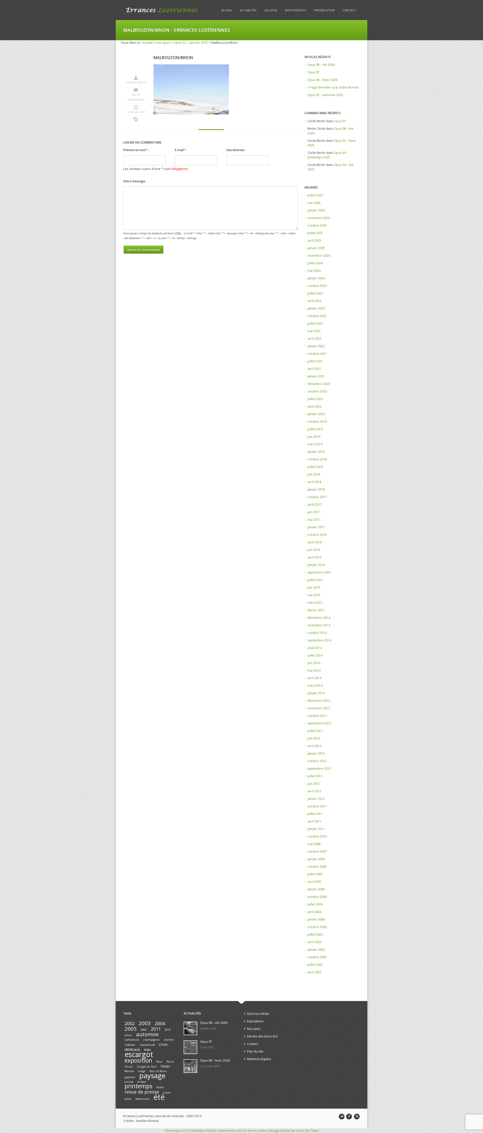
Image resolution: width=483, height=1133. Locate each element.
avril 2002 (314, 972)
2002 (130, 1023)
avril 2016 (314, 557)
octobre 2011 (317, 806)
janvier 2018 (316, 489)
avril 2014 (314, 678)
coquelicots (147, 1045)
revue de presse (142, 1092)
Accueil (226, 10)
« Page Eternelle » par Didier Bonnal (332, 87)
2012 (168, 1029)
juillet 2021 (315, 361)
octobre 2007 (317, 851)
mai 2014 (313, 670)
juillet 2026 (315, 195)
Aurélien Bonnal (136, 82)
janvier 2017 (316, 527)
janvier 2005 (316, 889)
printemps (138, 1086)
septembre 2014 (319, 640)
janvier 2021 (316, 376)
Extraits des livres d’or (262, 1036)
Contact (349, 10)
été (159, 1097)
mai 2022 (313, 331)
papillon (130, 1077)
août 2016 (314, 542)
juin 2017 (313, 512)
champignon (151, 1039)
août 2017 (314, 504)
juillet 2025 (315, 233)
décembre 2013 (318, 701)
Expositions (255, 1021)
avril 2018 (314, 482)
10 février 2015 (136, 112)
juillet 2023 (315, 293)
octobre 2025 (317, 225)
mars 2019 (315, 444)
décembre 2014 (318, 618)
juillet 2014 (315, 655)
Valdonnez (142, 1099)
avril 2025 (314, 240)
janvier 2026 (316, 210)
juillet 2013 (315, 731)
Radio (160, 1087)
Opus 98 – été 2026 (321, 65)
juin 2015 (313, 587)
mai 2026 (313, 203)
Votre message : (135, 181)
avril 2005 (314, 882)
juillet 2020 (315, 399)
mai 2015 (313, 595)
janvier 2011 (316, 829)
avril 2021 (314, 369)
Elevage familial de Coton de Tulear (294, 1130)
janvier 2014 (316, 693)
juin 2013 (313, 738)
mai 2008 (313, 844)
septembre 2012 (319, 768)
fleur (159, 1061)
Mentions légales (259, 1059)
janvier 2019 (316, 452)
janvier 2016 (316, 565)
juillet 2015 (315, 580)
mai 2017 (313, 519)
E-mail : (181, 150)
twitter (342, 1117)
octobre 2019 (317, 421)
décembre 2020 (318, 384)
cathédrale (132, 1039)
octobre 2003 (317, 927)
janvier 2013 (316, 753)
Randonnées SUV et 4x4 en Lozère (243, 1130)
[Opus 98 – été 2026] (190, 1028)
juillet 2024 (315, 263)
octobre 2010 (317, 836)
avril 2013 (314, 746)
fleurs (170, 1061)
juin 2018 (313, 474)
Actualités (248, 10)
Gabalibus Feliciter (204, 1130)
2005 (131, 1028)
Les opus (270, 10)
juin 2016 (313, 550)
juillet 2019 (315, 429)
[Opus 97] (190, 1047)
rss (357, 1117)
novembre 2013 (318, 708)
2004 (160, 1023)
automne (147, 1034)
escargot (139, 1054)
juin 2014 (313, 663)
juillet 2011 (315, 814)
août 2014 (314, 648)
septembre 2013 (319, 723)
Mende (129, 1071)
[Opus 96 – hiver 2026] (190, 1066)
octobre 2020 (317, 391)
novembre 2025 (318, 218)
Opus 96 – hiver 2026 (322, 80)
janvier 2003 (316, 949)
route (167, 1092)
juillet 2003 (315, 934)
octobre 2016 (317, 535)
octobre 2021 (317, 354)
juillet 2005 (315, 874)
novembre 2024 (318, 255)
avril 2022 (314, 338)
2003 (145, 1023)
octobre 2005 (317, 866)
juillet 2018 (315, 467)
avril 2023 (314, 301)
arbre (128, 1035)
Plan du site (255, 1051)
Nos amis (253, 1029)
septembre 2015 (319, 572)
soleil (128, 1099)
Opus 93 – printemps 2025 (327, 155)
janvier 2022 (316, 346)
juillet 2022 (315, 323)
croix (163, 1044)
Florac (129, 1066)
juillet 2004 (315, 904)
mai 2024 (313, 271)
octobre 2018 (317, 459)
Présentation (324, 10)
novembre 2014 (318, 625)
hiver (165, 1066)
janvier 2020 (316, 414)
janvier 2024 (316, 278)
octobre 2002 (317, 957)
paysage (152, 1075)
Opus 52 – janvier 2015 (191, 42)
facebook (349, 1117)
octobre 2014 (317, 633)
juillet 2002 (315, 965)
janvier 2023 (316, 308)
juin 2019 (313, 436)
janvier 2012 (316, 799)
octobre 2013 (317, 716)
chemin (169, 1039)
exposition (138, 1060)
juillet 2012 (315, 776)
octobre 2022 (317, 316)
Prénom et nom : (136, 150)
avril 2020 (314, 406)
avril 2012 (314, 791)
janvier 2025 (316, 248)
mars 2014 (315, 685)
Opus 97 (313, 72)
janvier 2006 (316, 859)
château (130, 1045)
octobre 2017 (317, 497)
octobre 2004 (317, 897)
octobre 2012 (317, 761)
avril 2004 (314, 912)
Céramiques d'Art (176, 1130)
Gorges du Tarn (147, 1066)
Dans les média (258, 1014)
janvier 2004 (316, 919)
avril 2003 (314, 942)
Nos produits (295, 10)
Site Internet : (236, 150)
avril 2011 (314, 821)
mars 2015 (315, 602)
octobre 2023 (317, 286)
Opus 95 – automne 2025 (325, 95)
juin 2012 (313, 783)
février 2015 (316, 610)
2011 (156, 1029)
